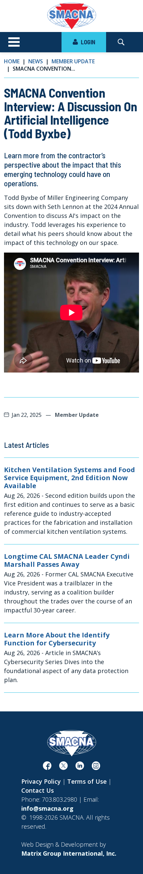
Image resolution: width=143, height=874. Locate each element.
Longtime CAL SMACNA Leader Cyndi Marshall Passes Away (67, 560)
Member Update (73, 61)
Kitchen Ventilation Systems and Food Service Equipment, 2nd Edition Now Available (69, 478)
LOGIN (87, 42)
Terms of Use (87, 781)
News (35, 61)
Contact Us (37, 790)
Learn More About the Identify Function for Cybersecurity (56, 639)
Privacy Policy (41, 781)
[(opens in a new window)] (47, 767)
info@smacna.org (47, 808)
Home (12, 61)
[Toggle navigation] (14, 42)
